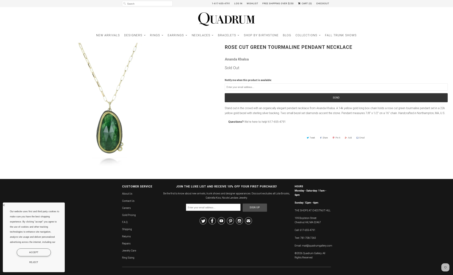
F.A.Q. (125, 222)
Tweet (312, 138)
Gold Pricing (129, 215)
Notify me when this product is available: (248, 80)
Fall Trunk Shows (341, 35)
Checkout (322, 3)
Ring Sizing (128, 257)
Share (325, 138)
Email (362, 138)
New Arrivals (108, 35)
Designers (133, 35)
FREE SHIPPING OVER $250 (278, 3)
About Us (127, 193)
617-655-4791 (277, 121)
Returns (126, 236)
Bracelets (227, 35)
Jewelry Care (129, 250)
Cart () (306, 3)
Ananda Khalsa (237, 59)
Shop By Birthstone (261, 35)
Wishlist (252, 3)
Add (350, 138)
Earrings (176, 35)
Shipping (127, 229)
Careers (126, 208)
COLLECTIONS (306, 35)
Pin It (338, 138)
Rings (155, 35)
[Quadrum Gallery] (226, 19)
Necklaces (201, 35)
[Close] (33, 205)
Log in (238, 3)
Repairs (126, 243)
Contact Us (128, 200)
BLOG (287, 35)
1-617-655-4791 (221, 3)
